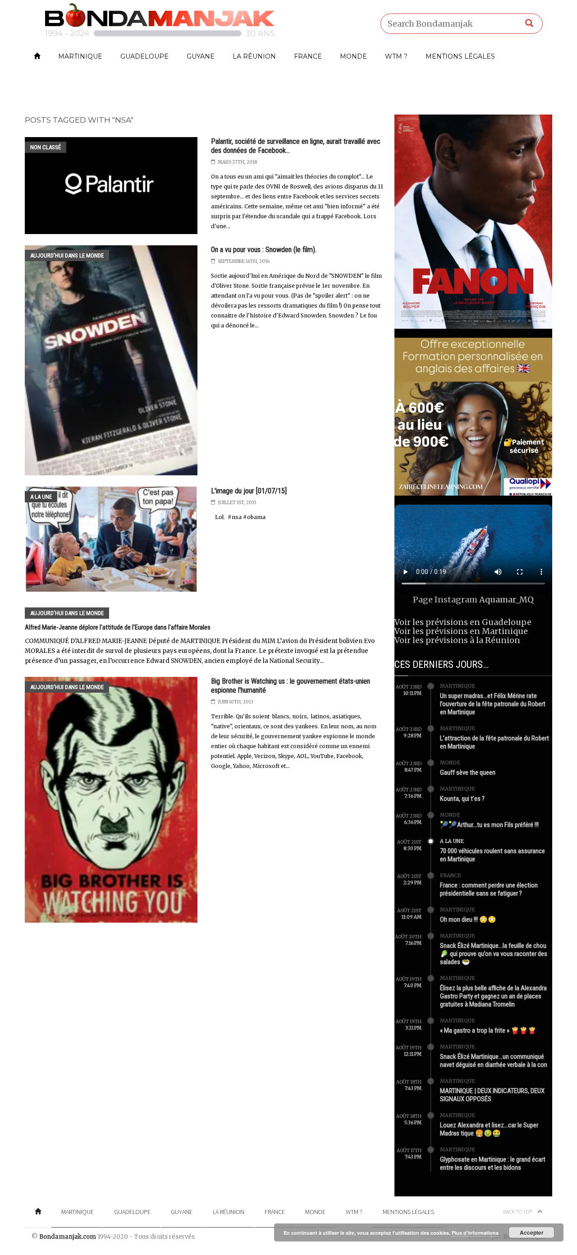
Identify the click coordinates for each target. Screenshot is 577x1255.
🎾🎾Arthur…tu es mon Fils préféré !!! (489, 825)
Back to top (518, 1211)
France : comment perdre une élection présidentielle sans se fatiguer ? (489, 889)
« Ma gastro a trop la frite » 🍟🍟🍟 (488, 1030)
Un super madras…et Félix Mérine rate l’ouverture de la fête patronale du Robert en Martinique (492, 704)
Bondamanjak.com (67, 1237)
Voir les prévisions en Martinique (461, 631)
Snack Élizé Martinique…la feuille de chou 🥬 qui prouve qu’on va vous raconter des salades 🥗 (493, 954)
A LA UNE (41, 496)
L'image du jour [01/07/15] (249, 491)
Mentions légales (460, 56)
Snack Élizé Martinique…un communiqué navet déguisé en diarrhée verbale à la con (493, 1061)
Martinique (80, 56)
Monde (353, 56)
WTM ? (396, 56)
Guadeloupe (144, 56)
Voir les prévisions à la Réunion (457, 640)
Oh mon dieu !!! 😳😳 (468, 919)
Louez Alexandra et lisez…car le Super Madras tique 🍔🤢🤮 (489, 1129)
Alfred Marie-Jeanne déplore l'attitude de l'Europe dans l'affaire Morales (118, 627)
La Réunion (254, 56)
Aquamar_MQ (506, 599)
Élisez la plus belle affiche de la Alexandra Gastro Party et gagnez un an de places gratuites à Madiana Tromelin (493, 996)
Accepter (532, 1232)
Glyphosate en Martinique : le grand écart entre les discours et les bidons (492, 1163)
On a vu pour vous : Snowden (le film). (263, 249)
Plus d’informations (475, 1232)
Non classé (45, 147)
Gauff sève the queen (467, 772)
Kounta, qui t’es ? (462, 799)
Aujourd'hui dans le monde (67, 255)
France (308, 56)
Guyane (201, 56)
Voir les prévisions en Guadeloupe (462, 622)
